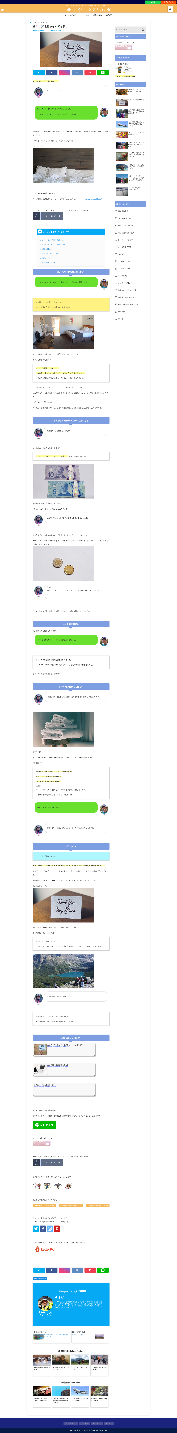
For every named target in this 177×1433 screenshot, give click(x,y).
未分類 (120, 319)
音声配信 (121, 312)
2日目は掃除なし (46, 249)
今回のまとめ (45, 258)
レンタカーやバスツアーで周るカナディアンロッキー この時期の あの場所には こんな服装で (136, 177)
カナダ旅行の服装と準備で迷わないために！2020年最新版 (136, 111)
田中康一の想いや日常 (126, 297)
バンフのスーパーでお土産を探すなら (136, 133)
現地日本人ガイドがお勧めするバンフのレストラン (136, 91)
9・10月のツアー (124, 276)
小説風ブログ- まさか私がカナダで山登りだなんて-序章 (136, 166)
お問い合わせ (169, 2)
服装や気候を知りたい (126, 225)
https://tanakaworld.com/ (93, 199)
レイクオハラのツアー (126, 240)
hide (67, 232)
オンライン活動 (124, 283)
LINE (153, 2)
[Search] (143, 30)
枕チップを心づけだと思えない (51, 240)
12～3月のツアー (124, 254)
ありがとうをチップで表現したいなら (54, 244)
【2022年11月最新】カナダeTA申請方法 (136, 188)
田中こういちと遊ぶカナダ (89, 9)
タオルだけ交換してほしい (50, 253)
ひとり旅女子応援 (124, 247)
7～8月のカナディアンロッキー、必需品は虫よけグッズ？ (136, 154)
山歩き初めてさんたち (126, 233)
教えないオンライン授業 (127, 290)
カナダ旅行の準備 (40, 1279)
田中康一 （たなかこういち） (45, 1315)
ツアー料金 (85, 15)
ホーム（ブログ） (71, 15)
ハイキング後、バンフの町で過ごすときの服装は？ (136, 144)
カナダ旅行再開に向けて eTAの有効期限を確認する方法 (136, 123)
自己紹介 (109, 15)
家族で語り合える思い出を (128, 304)
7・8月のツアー (124, 269)
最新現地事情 (123, 211)
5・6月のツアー (124, 261)
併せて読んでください (48, 263)
